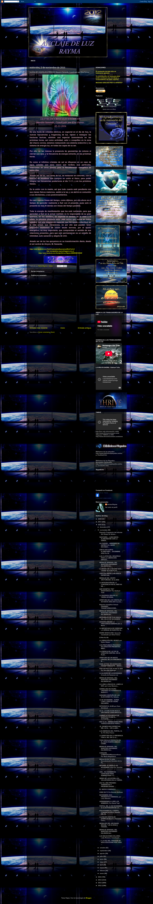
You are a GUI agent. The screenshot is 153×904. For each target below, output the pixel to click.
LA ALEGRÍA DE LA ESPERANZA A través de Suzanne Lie (110, 674)
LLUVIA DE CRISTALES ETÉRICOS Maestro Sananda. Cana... (110, 818)
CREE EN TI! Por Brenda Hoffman (111, 792)
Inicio (62, 328)
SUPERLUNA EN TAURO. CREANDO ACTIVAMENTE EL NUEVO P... (110, 690)
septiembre (104, 850)
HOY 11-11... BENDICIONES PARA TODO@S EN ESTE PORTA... (111, 722)
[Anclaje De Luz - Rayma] (97, 496)
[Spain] (102, 101)
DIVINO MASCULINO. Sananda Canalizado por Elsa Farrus (110, 634)
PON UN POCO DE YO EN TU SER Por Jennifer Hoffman (111, 669)
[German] (117, 100)
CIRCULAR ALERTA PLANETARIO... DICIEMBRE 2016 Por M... (109, 551)
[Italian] (109, 101)
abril (101, 865)
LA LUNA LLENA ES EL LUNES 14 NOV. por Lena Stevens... (111, 685)
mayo (102, 862)
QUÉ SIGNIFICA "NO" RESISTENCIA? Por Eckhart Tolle (109, 590)
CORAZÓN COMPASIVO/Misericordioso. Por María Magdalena (110, 754)
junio (102, 859)
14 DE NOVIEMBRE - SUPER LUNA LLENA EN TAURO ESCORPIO (109, 701)
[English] (101, 100)
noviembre (104, 530)
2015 (100, 877)
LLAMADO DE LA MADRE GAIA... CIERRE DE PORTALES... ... (111, 569)
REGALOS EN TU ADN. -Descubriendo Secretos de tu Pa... (110, 761)
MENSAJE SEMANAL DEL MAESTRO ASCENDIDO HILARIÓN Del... (108, 564)
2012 (100, 885)
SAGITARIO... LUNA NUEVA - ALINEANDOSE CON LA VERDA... (109, 538)
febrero (102, 870)
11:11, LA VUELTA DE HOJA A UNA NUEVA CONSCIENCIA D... (110, 711)
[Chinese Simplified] (109, 106)
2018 (100, 519)
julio (101, 856)
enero (102, 873)
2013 (100, 883)
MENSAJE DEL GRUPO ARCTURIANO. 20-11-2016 (109, 579)
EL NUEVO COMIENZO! (107, 789)
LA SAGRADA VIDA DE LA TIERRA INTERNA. (108, 596)
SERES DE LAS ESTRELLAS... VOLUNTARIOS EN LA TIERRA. (110, 779)
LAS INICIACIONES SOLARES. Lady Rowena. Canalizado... (110, 837)
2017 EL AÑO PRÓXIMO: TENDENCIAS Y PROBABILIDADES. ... (107, 784)
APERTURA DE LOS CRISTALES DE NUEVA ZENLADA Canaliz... (110, 601)
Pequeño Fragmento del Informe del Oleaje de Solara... (110, 533)
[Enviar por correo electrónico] (58, 266)
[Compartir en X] (62, 266)
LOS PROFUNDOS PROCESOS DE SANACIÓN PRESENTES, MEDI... (110, 646)
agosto (102, 853)
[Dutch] (116, 101)
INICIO (33, 61)
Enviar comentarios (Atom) (46, 332)
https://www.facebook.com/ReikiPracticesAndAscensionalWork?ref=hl (52, 249)
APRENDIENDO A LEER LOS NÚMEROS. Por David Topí (109, 802)
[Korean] (110, 105)
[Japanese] (101, 105)
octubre (103, 848)
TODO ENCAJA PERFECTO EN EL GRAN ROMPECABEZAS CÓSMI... (110, 742)
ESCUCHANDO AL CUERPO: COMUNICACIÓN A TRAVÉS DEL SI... (109, 812)
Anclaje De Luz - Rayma (102, 492)
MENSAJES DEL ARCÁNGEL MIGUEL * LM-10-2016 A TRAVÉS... (109, 825)
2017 (100, 522)
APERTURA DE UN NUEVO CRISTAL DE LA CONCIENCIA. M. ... (110, 659)
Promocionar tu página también (103, 498)
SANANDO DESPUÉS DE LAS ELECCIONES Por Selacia (109, 696)
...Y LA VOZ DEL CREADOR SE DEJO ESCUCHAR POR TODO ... (110, 842)
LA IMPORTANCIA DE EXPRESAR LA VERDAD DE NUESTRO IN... (110, 629)
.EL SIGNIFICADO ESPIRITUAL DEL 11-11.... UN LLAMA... (110, 727)
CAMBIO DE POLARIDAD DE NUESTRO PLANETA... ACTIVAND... (109, 717)
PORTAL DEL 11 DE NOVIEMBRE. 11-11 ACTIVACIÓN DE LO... (111, 807)
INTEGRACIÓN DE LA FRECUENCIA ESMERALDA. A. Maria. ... (110, 623)
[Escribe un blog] (60, 266)
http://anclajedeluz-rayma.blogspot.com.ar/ (60, 251)
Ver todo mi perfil (111, 507)
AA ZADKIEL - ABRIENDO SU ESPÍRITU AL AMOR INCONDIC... (109, 545)
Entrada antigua (84, 328)
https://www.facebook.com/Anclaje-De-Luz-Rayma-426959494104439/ (60, 253)
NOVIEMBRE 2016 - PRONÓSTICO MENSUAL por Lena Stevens (110, 796)
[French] (109, 100)
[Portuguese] (113, 103)
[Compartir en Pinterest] (66, 266)
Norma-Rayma (112, 504)
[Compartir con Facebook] (64, 266)
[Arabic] (118, 105)
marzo (102, 868)
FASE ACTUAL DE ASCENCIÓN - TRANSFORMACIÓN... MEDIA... (111, 665)
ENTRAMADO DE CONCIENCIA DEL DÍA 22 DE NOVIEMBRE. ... (110, 618)
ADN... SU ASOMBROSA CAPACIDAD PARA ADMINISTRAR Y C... (107, 773)
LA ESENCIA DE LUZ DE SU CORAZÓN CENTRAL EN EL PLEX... (109, 653)
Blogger (88, 898)
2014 (100, 880)
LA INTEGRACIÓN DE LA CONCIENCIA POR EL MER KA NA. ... (110, 584)
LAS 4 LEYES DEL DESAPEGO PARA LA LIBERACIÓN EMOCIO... (110, 557)
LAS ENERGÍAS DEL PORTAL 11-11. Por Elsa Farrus (110, 732)
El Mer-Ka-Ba (104, 637)
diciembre (103, 527)
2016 (100, 524)
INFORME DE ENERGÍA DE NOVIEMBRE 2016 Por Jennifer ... (111, 767)
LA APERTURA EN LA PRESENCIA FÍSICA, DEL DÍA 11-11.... (111, 736)
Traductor (109, 98)
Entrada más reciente (38, 328)
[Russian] (104, 103)
